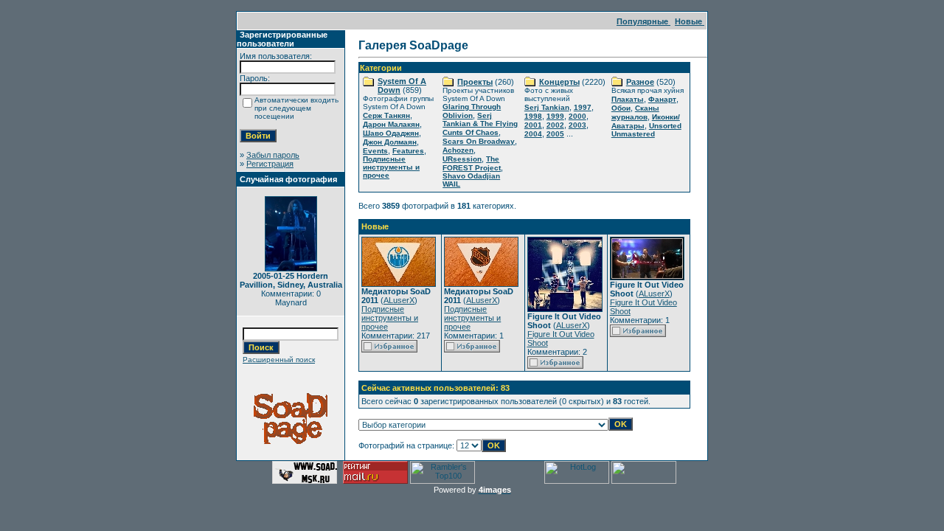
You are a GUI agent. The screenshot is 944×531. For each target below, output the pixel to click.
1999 (555, 116)
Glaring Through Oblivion (471, 111)
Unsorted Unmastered (646, 130)
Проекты (475, 81)
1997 (582, 107)
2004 (533, 134)
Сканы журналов (635, 112)
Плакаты (627, 99)
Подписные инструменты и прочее (391, 167)
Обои (621, 108)
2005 (555, 134)
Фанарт (662, 99)
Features (408, 151)
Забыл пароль (272, 154)
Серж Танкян (386, 115)
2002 (555, 125)
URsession (462, 159)
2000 (577, 116)
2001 (533, 125)
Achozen (457, 150)
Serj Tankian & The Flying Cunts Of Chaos (480, 123)
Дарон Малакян (391, 124)
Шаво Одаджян (391, 133)
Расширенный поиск (279, 359)
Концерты (559, 81)
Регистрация (270, 163)
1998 (533, 116)
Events (375, 151)
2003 (577, 125)
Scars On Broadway (478, 141)
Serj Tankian (546, 107)
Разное (640, 81)
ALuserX (399, 300)
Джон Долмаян (390, 142)
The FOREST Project (471, 163)
